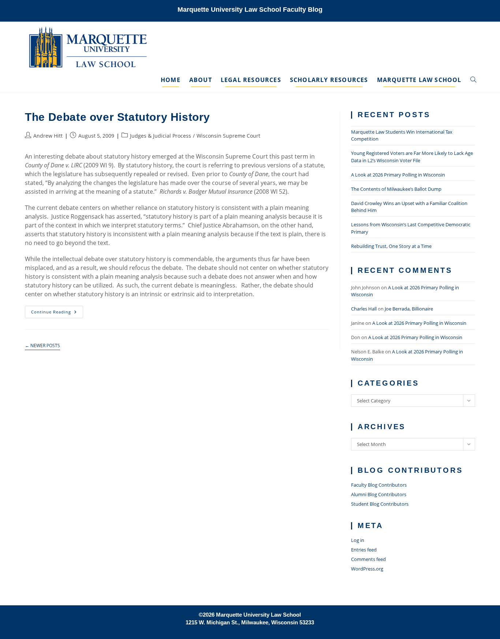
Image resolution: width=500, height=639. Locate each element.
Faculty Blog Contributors (379, 485)
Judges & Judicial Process (160, 135)
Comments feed (368, 559)
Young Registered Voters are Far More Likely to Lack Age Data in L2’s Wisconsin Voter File (412, 157)
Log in (357, 540)
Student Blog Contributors (379, 504)
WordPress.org (367, 568)
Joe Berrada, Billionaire (409, 308)
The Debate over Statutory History (117, 117)
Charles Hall (364, 308)
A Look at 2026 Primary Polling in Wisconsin (398, 174)
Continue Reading (57, 313)
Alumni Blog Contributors (378, 494)
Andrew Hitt (48, 135)
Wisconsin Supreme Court (228, 135)
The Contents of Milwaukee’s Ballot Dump (396, 189)
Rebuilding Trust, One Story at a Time (391, 246)
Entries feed (364, 549)
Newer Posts (42, 346)
